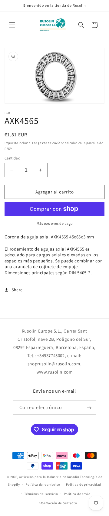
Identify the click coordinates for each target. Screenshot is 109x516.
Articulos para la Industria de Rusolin (49, 477)
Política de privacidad (83, 484)
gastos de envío (49, 143)
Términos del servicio (41, 494)
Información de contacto (57, 503)
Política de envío (77, 494)
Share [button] (17, 289)
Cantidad (12, 158)
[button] (12, 25)
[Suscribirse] (89, 408)
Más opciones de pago (55, 223)
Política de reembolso (42, 484)
